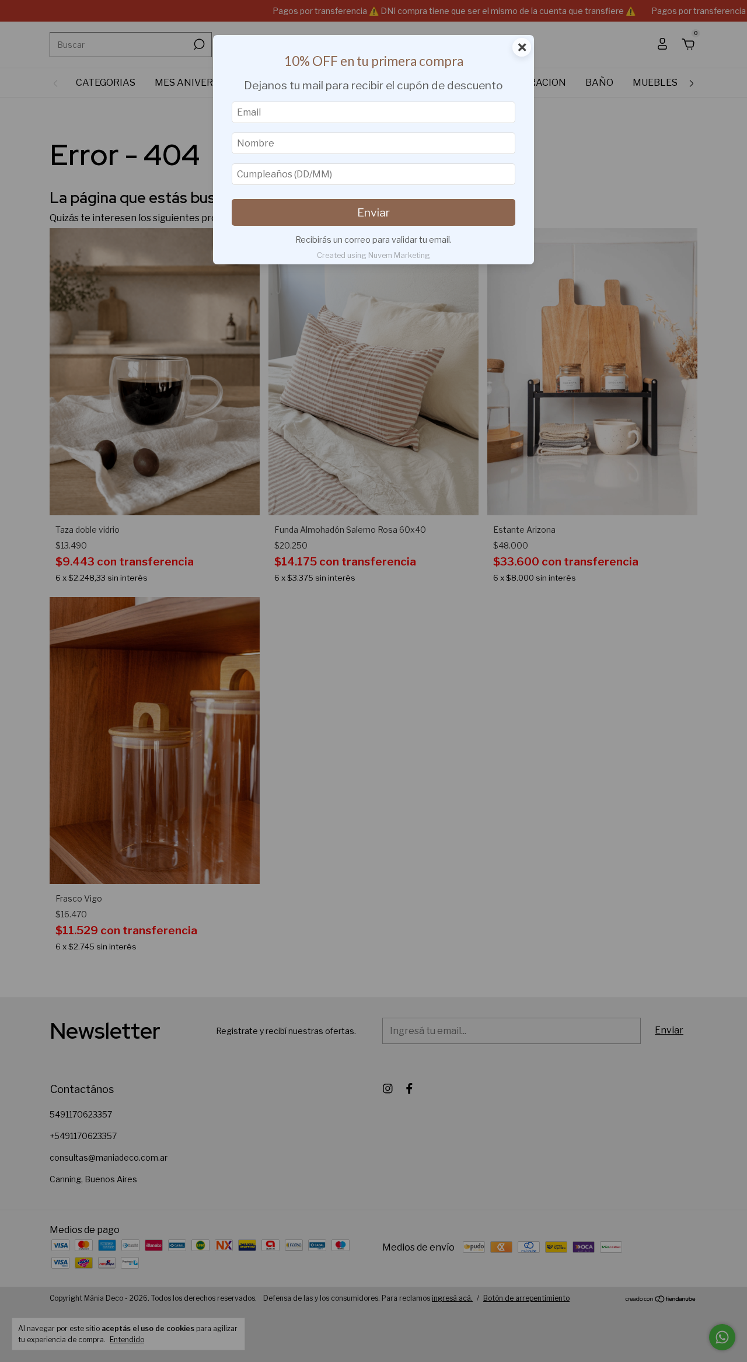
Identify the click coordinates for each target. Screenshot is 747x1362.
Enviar (373, 212)
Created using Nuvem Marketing (373, 255)
